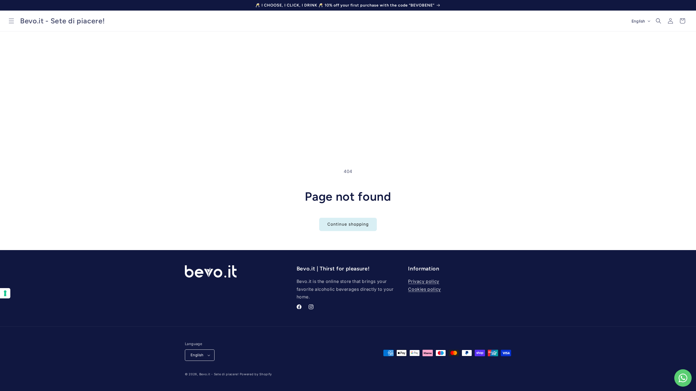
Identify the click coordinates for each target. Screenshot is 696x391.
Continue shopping (348, 224)
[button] (11, 21)
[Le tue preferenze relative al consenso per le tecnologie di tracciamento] (5, 293)
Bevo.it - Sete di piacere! (219, 374)
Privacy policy (423, 281)
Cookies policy (424, 289)
